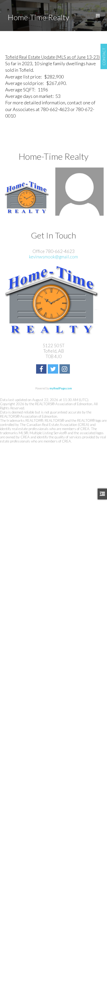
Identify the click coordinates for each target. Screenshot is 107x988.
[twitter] (53, 369)
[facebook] (42, 369)
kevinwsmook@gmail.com (53, 256)
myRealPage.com (61, 388)
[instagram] (65, 369)
